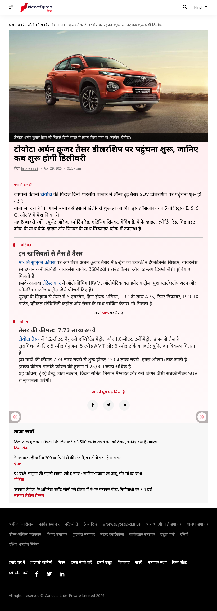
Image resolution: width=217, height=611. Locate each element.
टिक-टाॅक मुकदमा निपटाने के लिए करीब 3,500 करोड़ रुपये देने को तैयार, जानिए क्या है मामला (85, 442)
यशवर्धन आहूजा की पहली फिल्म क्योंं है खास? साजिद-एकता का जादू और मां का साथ (78, 474)
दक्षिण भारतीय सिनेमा (24, 544)
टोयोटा (46, 194)
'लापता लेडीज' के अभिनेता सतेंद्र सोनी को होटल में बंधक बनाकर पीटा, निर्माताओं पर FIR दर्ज (83, 490)
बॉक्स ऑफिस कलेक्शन (25, 534)
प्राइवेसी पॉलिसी (41, 562)
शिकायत (124, 562)
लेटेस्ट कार (52, 283)
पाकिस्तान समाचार (142, 534)
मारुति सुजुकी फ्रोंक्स (37, 262)
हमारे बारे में (17, 562)
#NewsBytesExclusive (122, 524)
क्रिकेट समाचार (57, 534)
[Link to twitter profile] (49, 574)
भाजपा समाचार (197, 524)
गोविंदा (19, 479)
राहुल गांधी (167, 534)
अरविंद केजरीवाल (21, 524)
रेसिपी (184, 534)
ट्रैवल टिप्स (90, 524)
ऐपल (18, 463)
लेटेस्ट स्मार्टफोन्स (112, 534)
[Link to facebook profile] (36, 574)
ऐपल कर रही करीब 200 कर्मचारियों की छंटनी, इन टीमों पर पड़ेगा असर (67, 458)
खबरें (21, 24)
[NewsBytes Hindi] (36, 7)
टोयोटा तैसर (29, 339)
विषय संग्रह (179, 562)
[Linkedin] (124, 405)
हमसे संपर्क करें (81, 562)
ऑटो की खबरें (37, 24)
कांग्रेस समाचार (49, 524)
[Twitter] (108, 405)
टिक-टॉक (21, 447)
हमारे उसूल (104, 562)
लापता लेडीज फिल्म (29, 495)
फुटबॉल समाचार (84, 534)
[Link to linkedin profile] (62, 574)
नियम (61, 562)
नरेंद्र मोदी (71, 524)
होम (11, 24)
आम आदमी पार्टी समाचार (163, 524)
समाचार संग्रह (157, 562)
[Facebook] (92, 405)
